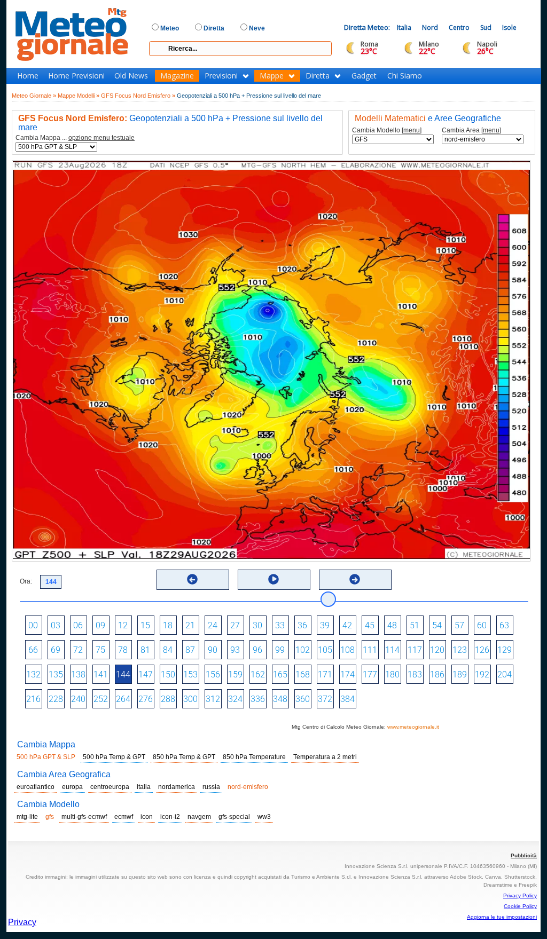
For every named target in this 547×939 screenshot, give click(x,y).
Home (27, 76)
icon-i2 (170, 816)
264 (123, 699)
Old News (131, 76)
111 (370, 650)
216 (33, 699)
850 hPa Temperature (254, 757)
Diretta (318, 76)
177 (370, 674)
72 (78, 650)
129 (504, 650)
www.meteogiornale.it (413, 727)
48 (392, 625)
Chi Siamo (404, 76)
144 (123, 674)
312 (213, 699)
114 (392, 650)
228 (56, 699)
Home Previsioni (76, 76)
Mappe (272, 76)
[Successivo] (354, 579)
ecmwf (123, 816)
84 (168, 650)
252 (100, 699)
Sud (485, 27)
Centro (459, 27)
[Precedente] (192, 579)
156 (213, 674)
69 (55, 650)
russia (211, 787)
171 (325, 674)
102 (302, 650)
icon (146, 816)
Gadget (364, 76)
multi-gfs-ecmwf (84, 816)
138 (78, 674)
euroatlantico (35, 787)
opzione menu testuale (101, 137)
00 (33, 625)
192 (482, 674)
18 (168, 625)
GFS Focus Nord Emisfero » (138, 95)
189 (459, 674)
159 (235, 674)
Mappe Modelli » (78, 95)
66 (33, 650)
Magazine (177, 76)
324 (235, 699)
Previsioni (221, 76)
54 (437, 625)
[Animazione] (273, 579)
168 (302, 674)
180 (392, 674)
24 (212, 625)
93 (235, 650)
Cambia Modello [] (386, 130)
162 (258, 674)
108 (347, 650)
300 (190, 699)
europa (72, 787)
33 (280, 625)
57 (459, 625)
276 (145, 699)
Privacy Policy (520, 895)
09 (100, 625)
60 (482, 625)
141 (100, 674)
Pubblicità (524, 855)
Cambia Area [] (471, 130)
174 (347, 674)
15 (145, 625)
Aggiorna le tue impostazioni (502, 917)
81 (145, 650)
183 (415, 674)
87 (190, 650)
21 (190, 625)
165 (280, 674)
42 (347, 625)
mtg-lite (27, 816)
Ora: (26, 581)
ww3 (264, 816)
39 (325, 625)
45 (369, 625)
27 (235, 625)
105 (325, 650)
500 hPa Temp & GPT (114, 757)
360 (302, 699)
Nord (430, 27)
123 (459, 650)
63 (504, 625)
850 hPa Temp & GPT (184, 757)
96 (257, 650)
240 (78, 699)
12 (123, 625)
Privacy (22, 922)
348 (280, 699)
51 (414, 625)
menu (411, 130)
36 (302, 625)
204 (504, 674)
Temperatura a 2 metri (325, 757)
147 (145, 674)
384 (347, 699)
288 (168, 699)
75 (100, 650)
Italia (404, 27)
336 (258, 699)
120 (437, 650)
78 (123, 650)
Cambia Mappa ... (75, 138)
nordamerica (176, 787)
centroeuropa (109, 787)
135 (56, 674)
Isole (509, 27)
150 (168, 674)
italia (144, 787)
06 (78, 625)
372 (325, 699)
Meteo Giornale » (34, 95)
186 (437, 674)
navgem (199, 816)
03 (55, 625)
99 (280, 650)
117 (415, 650)
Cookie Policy (520, 906)
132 (33, 674)
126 (482, 650)
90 (212, 650)
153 (190, 674)
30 (257, 625)
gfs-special (234, 816)
